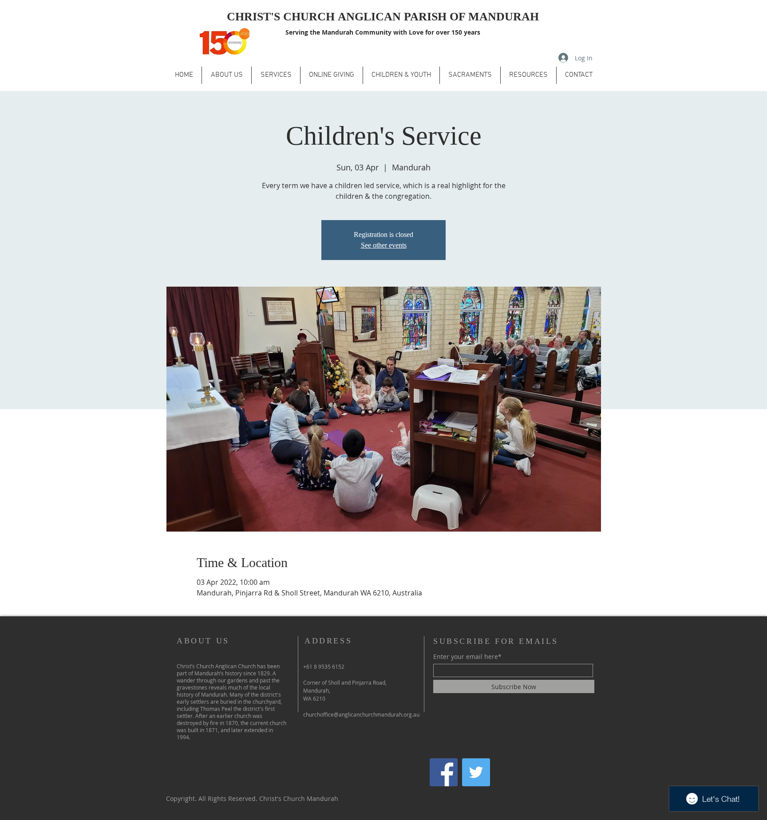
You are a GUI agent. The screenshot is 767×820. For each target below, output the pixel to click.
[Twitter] (476, 772)
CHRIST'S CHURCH (282, 16)
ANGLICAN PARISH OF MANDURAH (438, 16)
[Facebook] (444, 772)
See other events (384, 245)
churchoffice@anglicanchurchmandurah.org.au (361, 714)
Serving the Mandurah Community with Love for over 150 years (382, 32)
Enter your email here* (467, 657)
